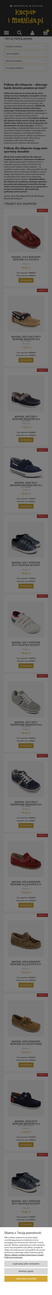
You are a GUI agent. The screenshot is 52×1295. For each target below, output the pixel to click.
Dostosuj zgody (26, 1271)
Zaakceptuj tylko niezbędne (26, 1263)
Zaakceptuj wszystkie (26, 1278)
